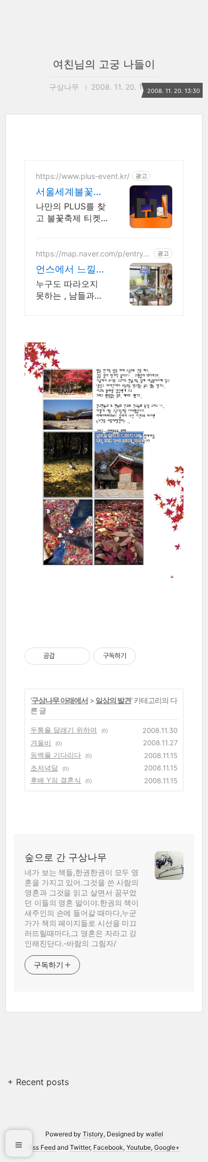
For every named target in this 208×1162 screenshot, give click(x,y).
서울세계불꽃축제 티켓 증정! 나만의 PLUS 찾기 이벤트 (70, 192)
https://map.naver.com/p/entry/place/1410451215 (93, 253)
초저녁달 (44, 767)
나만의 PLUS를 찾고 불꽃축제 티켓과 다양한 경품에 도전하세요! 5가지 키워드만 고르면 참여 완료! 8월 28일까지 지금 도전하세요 (71, 212)
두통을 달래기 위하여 (63, 730)
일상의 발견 (113, 700)
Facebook (108, 1147)
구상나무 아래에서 (59, 700)
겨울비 (40, 742)
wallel (154, 1134)
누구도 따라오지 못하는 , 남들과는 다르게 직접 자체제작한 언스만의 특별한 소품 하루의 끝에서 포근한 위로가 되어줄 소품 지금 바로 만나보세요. (69, 289)
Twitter (80, 1147)
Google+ (167, 1147)
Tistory (93, 1134)
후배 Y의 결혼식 (55, 780)
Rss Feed (41, 1147)
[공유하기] (64, 656)
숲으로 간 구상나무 (66, 857)
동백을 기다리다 (55, 755)
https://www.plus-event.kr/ (83, 176)
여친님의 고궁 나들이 (104, 64)
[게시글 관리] (78, 656)
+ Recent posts (38, 1082)
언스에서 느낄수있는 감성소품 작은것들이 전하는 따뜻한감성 (72, 269)
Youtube (138, 1147)
